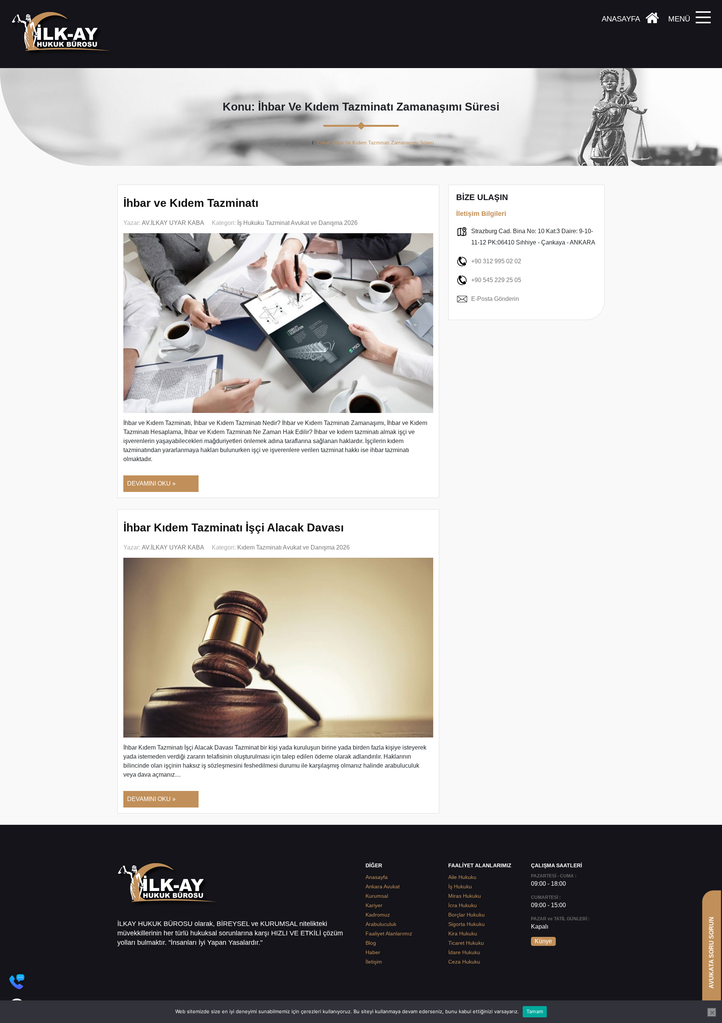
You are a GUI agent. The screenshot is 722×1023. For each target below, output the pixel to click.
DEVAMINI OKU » (151, 483)
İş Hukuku (460, 886)
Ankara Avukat (383, 886)
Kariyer (374, 905)
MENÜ (679, 19)
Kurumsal (377, 896)
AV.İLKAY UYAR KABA (173, 223)
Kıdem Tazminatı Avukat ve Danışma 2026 (293, 547)
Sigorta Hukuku (466, 924)
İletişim (374, 962)
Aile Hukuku (462, 877)
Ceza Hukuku (464, 962)
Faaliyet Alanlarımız (389, 933)
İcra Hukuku (462, 905)
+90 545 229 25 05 (496, 280)
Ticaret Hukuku (466, 943)
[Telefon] (17, 981)
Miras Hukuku (464, 896)
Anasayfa (298, 143)
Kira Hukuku (462, 933)
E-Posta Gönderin (495, 299)
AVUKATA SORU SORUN (711, 952)
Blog (371, 943)
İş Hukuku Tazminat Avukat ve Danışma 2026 (297, 223)
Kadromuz (378, 915)
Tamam (534, 1011)
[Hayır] (711, 1012)
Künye (543, 941)
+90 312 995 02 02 (496, 261)
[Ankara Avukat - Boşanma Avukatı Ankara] (64, 34)
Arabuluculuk (381, 924)
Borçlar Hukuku (466, 915)
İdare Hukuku (464, 952)
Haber (373, 952)
